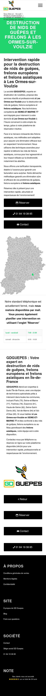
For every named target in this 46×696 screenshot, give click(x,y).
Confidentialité (9, 584)
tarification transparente (30, 166)
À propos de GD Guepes (13, 608)
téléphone (29, 439)
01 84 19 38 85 (9, 654)
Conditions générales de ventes (16, 573)
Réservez (8, 188)
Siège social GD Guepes (13, 648)
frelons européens (27, 104)
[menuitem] (39, 5)
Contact (6, 643)
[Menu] (39, 5)
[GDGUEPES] (19, 5)
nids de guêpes (11, 104)
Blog (5, 613)
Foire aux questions (11, 619)
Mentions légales (10, 578)
